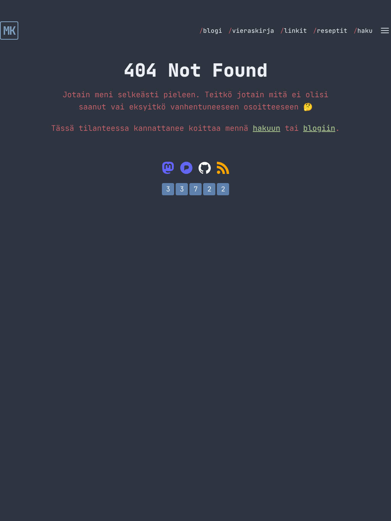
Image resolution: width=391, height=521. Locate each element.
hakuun (266, 128)
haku (363, 31)
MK (9, 30)
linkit (293, 31)
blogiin (319, 128)
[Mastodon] (168, 168)
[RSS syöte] (223, 168)
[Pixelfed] (186, 168)
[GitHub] (205, 168)
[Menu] (385, 30)
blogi (210, 31)
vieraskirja (251, 31)
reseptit (330, 31)
